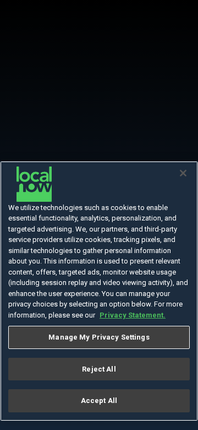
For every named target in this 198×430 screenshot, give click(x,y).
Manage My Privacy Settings (98, 337)
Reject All (99, 369)
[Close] (183, 173)
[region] (99, 291)
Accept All (99, 400)
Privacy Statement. (133, 315)
